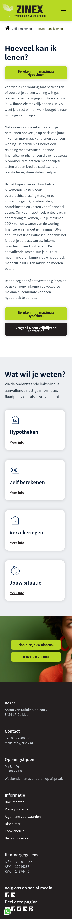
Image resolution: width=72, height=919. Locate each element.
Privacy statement (18, 809)
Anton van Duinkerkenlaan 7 (26, 709)
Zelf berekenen (22, 29)
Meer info (17, 442)
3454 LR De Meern (18, 714)
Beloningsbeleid (17, 838)
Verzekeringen (26, 532)
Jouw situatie (25, 582)
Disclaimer (12, 823)
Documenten (14, 801)
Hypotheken (24, 431)
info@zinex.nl (23, 742)
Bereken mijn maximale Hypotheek (36, 73)
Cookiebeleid (15, 830)
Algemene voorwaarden (23, 816)
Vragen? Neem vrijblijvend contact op (36, 329)
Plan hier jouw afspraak (36, 644)
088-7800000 (20, 738)
